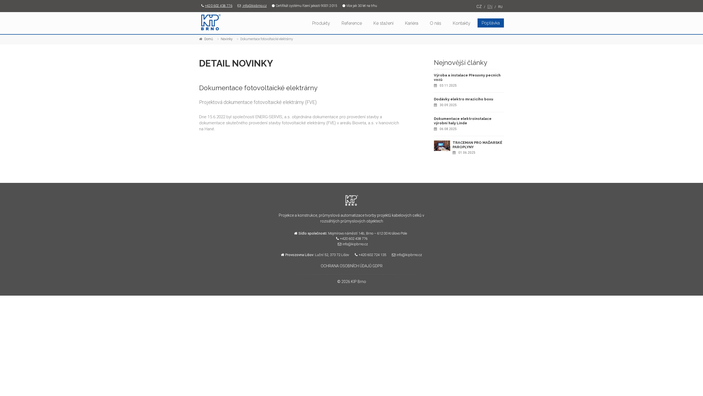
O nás (435, 23)
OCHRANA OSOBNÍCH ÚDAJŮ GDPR (352, 266)
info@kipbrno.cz (254, 6)
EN (489, 6)
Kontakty (461, 23)
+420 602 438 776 (218, 6)
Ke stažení (383, 23)
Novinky (227, 39)
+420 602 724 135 (372, 255)
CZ (479, 6)
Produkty (321, 23)
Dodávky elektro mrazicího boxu (463, 99)
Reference (352, 23)
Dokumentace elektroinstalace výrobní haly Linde (463, 121)
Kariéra (411, 23)
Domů (208, 39)
